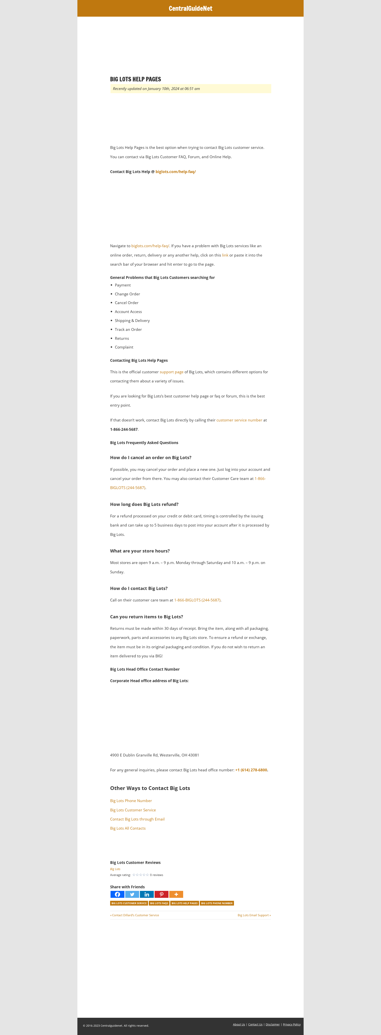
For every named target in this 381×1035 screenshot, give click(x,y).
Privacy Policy (292, 1024)
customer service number (239, 420)
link (225, 255)
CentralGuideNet (190, 8)
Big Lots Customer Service (133, 810)
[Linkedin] (147, 894)
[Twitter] (132, 894)
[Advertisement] (190, 46)
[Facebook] (117, 894)
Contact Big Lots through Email (137, 819)
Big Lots (115, 869)
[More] (176, 894)
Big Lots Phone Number (131, 800)
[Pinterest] (161, 894)
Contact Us (255, 1024)
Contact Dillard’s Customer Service (135, 915)
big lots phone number (217, 903)
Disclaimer (273, 1024)
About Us (239, 1024)
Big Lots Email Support (253, 915)
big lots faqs (159, 903)
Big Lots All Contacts (128, 828)
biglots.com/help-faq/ (176, 171)
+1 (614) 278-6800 (250, 770)
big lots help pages (185, 903)
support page (172, 371)
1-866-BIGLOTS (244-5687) (197, 600)
